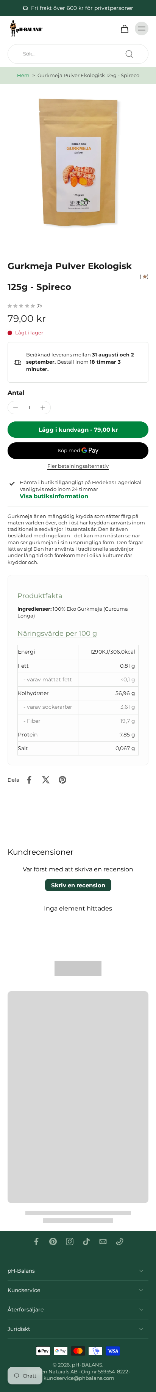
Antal (16, 392)
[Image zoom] (78, 162)
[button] (78, 429)
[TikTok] (86, 1241)
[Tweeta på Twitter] (45, 779)
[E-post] (103, 1241)
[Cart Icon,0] (124, 28)
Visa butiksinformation (54, 496)
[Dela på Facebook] (29, 779)
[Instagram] (69, 1241)
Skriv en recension (78, 885)
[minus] (15, 408)
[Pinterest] (53, 1241)
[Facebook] (36, 1241)
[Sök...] (129, 54)
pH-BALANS (87, 1365)
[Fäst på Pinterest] (62, 779)
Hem (23, 75)
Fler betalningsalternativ (78, 466)
